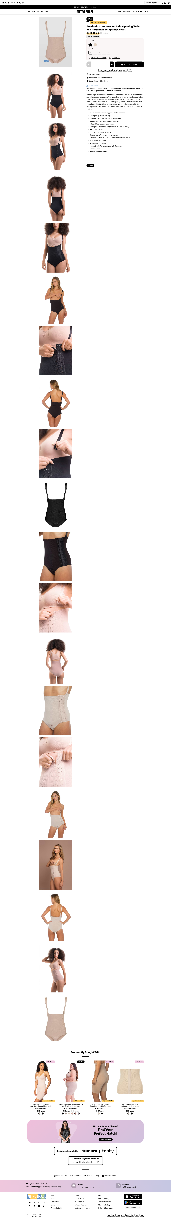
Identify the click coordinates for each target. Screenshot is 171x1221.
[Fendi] (66, 1113)
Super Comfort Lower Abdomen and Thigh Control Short (71, 1105)
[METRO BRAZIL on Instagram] (20, 3)
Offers (44, 12)
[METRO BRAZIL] (85, 11)
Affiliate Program (81, 1205)
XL (108, 52)
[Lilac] (78, 1113)
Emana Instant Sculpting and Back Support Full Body (40, 1105)
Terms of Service (104, 1202)
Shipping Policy (104, 1205)
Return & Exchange (105, 1208)
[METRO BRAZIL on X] (6, 3)
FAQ (99, 1195)
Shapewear (33, 12)
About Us (54, 1199)
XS (90, 52)
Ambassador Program (83, 1208)
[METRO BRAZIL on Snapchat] (17, 3)
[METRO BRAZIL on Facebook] (9, 3)
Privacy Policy (103, 1199)
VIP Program (79, 1202)
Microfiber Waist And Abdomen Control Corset (130, 1105)
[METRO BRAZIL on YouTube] (12, 3)
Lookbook (54, 1205)
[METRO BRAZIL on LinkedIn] (3, 3)
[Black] (90, 45)
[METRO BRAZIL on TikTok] (23, 3)
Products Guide (140, 12)
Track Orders (79, 1199)
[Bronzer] (75, 1113)
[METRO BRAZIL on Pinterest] (15, 3)
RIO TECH (38, 1217)
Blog (52, 1195)
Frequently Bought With (85, 1052)
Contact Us (55, 1202)
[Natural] (95, 45)
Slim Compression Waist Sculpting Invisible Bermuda (100, 1105)
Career (77, 1195)
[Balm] (72, 1113)
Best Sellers (124, 12)
